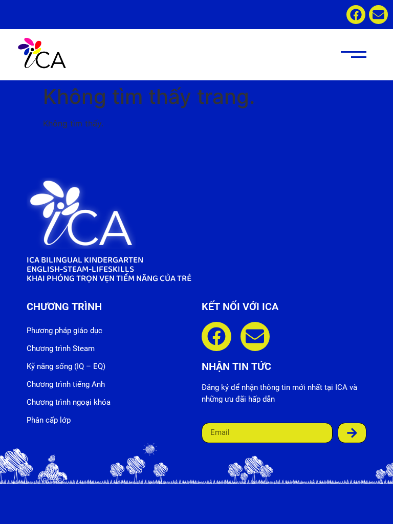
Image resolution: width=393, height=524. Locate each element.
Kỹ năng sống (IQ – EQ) (66, 366)
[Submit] (352, 433)
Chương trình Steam (61, 348)
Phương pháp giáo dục (64, 330)
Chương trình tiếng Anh (66, 384)
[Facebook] (355, 14)
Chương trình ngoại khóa (69, 402)
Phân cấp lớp (49, 420)
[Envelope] (378, 14)
